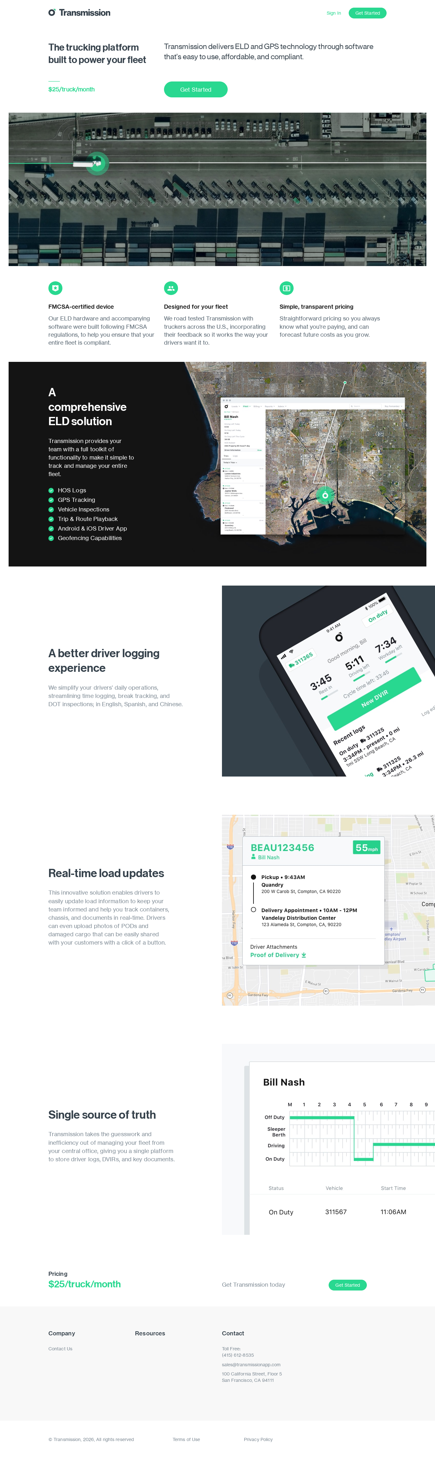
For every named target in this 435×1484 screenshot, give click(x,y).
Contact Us (60, 1348)
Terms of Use (186, 1439)
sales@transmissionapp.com (251, 1364)
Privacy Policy (258, 1439)
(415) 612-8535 (238, 1355)
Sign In (334, 13)
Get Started (367, 13)
